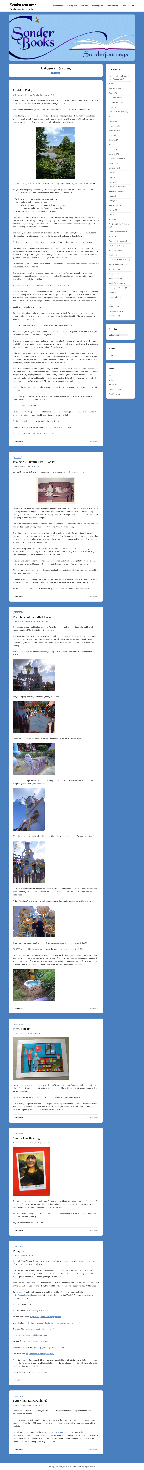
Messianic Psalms (115, 191)
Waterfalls (113, 306)
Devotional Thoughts (32, 95)
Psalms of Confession (117, 241)
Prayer (111, 219)
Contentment (19, 95)
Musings (112, 201)
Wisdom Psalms (115, 311)
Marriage (112, 182)
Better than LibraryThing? (30, 1400)
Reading (46, 95)
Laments (112, 154)
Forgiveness (113, 126)
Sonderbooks (58, 6)
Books (17, 466)
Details (111, 107)
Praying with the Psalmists (78, 6)
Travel (111, 302)
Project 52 (23, 466)
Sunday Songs (114, 278)
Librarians (18, 1143)
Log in (111, 380)
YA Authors (113, 316)
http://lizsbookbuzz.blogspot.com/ (40, 1354)
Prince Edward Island (117, 232)
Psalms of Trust (115, 250)
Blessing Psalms (115, 88)
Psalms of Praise (115, 246)
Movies (111, 196)
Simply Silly (41, 622)
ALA (110, 84)
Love (110, 177)
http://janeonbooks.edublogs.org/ (27, 1295)
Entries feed (113, 384)
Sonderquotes (97, 6)
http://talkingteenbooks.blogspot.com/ (45, 1317)
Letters (111, 163)
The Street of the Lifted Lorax (32, 617)
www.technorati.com (87, 1261)
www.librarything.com (22, 1435)
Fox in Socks (46, 539)
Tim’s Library (22, 1028)
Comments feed (115, 389)
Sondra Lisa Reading (26, 1138)
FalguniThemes (89, 1467)
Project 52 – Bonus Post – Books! (34, 462)
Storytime (112, 274)
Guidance (112, 140)
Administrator (93, 441)
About (111, 355)
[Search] (133, 5)
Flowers (112, 121)
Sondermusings (113, 6)
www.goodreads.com (63, 1432)
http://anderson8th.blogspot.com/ (40, 1329)
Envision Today (23, 90)
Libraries (23, 1033)
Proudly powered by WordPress (60, 1467)
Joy (41, 95)
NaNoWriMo (113, 205)
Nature (111, 210)
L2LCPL (22, 1256)
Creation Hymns (115, 102)
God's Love (113, 130)
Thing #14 (19, 1251)
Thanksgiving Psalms (117, 288)
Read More (19, 441)
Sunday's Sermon (115, 283)
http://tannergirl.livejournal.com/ (51, 1347)
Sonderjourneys (23, 4)
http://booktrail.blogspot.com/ (34, 1335)
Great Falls (113, 135)
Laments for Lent (115, 159)
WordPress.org (114, 394)
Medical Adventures (116, 187)
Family (22, 622)
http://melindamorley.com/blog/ (35, 1341)
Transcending (114, 297)
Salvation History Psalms (118, 260)
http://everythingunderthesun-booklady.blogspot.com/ (57, 1323)
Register (112, 375)
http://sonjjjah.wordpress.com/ (41, 1310)
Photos (27, 622)
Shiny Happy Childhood (117, 264)
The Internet (114, 292)
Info (124, 6)
